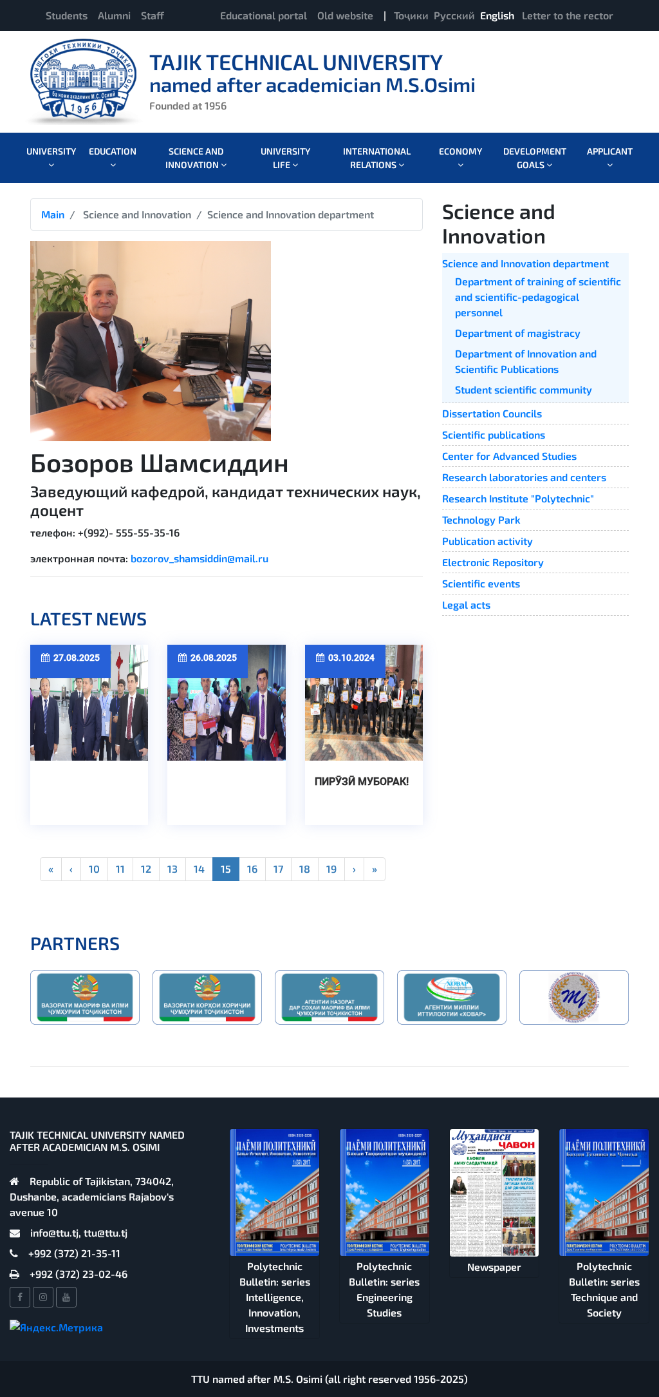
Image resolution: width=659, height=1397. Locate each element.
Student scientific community (523, 389)
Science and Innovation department (525, 263)
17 (278, 868)
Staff (152, 15)
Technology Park (481, 519)
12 (146, 868)
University (51, 151)
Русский (454, 15)
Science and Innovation (194, 158)
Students (67, 15)
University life (285, 158)
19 (331, 868)
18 (304, 868)
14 (199, 868)
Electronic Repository (493, 562)
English (497, 15)
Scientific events (481, 583)
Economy (460, 151)
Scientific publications (493, 434)
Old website (345, 15)
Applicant (610, 151)
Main (52, 214)
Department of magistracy (517, 333)
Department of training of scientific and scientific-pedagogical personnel (538, 296)
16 (252, 868)
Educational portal (263, 15)
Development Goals (534, 158)
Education (112, 151)
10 (94, 868)
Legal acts (466, 604)
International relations (377, 158)
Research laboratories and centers (524, 477)
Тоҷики (411, 15)
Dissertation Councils (492, 413)
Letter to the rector (567, 15)
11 (120, 868)
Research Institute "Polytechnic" (518, 498)
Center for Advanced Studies (509, 456)
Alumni (114, 15)
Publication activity (487, 541)
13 (172, 868)
